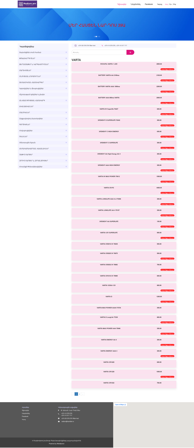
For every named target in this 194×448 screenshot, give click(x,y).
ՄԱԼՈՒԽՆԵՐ (24, 112)
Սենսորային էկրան (27, 142)
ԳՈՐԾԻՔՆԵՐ (24, 124)
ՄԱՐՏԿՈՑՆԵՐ (25, 70)
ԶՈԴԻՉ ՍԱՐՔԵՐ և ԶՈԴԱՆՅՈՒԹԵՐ (33, 160)
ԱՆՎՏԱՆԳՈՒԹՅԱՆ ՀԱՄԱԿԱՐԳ (32, 100)
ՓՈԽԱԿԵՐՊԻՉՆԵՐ (27, 58)
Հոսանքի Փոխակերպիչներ (30, 166)
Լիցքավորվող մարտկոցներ (31, 118)
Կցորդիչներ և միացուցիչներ (31, 88)
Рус (170, 4)
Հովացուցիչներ (25, 130)
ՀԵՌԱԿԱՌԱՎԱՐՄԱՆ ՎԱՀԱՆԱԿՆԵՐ (34, 148)
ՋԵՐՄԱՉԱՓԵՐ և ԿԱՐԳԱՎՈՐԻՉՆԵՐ (34, 64)
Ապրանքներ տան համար (30, 52)
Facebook (149, 4)
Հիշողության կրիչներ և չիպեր (32, 94)
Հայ (166, 4)
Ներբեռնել (135, 4)
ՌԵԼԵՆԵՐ (23, 136)
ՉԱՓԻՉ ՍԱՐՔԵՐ (26, 154)
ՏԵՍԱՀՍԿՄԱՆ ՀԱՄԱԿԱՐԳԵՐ (31, 82)
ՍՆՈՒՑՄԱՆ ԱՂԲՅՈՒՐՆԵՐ (30, 76)
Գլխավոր (121, 4)
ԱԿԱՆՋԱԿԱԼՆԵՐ (26, 106)
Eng (174, 4)
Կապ (159, 4)
